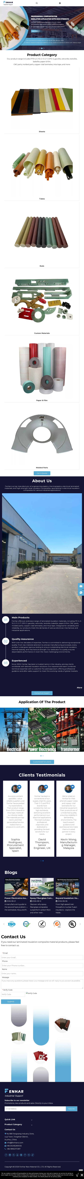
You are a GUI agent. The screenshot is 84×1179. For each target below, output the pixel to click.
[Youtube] (17, 1154)
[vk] (28, 1154)
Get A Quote (42, 473)
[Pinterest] (25, 1154)
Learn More (14, 734)
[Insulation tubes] (42, 165)
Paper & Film (42, 400)
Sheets (42, 131)
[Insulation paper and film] (42, 367)
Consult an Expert (42, 693)
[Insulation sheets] (42, 98)
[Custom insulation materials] (42, 300)
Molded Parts (42, 468)
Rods (42, 266)
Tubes (42, 199)
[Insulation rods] (42, 233)
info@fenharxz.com (15, 1143)
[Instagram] (21, 1154)
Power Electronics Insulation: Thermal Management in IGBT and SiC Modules (16, 898)
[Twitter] (13, 1154)
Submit (10, 1002)
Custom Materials (42, 333)
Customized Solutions (42, 762)
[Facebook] (6, 1154)
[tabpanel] (14, 730)
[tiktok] (32, 1154)
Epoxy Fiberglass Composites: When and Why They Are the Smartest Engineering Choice (42, 898)
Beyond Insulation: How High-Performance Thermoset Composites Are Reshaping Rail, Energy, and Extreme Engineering (67, 898)
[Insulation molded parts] (42, 434)
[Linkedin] (9, 1154)
